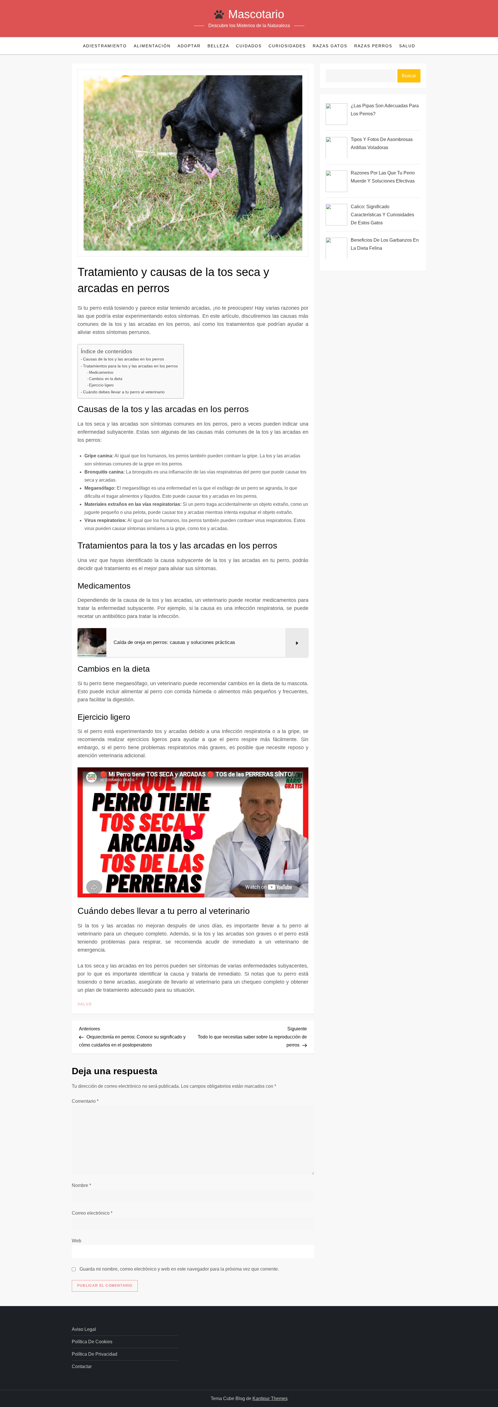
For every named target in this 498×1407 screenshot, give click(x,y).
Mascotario (256, 14)
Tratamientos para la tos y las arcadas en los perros (130, 366)
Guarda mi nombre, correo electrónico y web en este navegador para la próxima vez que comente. (179, 1269)
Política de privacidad (94, 1354)
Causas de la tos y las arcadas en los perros (123, 359)
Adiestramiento (105, 46)
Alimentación (152, 46)
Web (76, 1240)
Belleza (218, 46)
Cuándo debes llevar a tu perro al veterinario (124, 392)
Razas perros (373, 46)
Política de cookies (92, 1341)
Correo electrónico (92, 1213)
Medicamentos (101, 372)
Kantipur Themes (270, 1398)
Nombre (81, 1185)
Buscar (409, 75)
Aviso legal (84, 1329)
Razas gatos (330, 46)
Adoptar (189, 46)
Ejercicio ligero (101, 385)
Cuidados (249, 46)
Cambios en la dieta (105, 379)
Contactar (82, 1366)
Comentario (85, 1101)
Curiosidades (287, 46)
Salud (407, 46)
